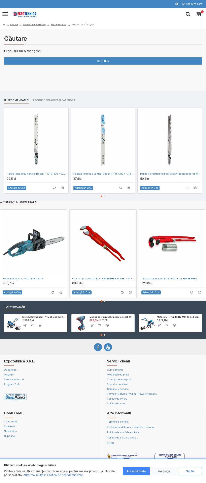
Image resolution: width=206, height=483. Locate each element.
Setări (190, 471)
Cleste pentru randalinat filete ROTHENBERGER (169, 278)
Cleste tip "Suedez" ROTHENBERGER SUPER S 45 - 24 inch (104, 278)
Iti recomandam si (16, 100)
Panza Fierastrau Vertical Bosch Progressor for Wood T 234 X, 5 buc (170, 173)
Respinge (164, 471)
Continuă (103, 61)
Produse (14, 24)
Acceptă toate (136, 471)
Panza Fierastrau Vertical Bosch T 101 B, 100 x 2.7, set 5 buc (37, 173)
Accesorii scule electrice (34, 24)
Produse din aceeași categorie (54, 100)
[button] (101, 196)
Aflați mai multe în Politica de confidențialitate (53, 475)
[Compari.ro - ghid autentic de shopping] (75, 397)
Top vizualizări (14, 306)
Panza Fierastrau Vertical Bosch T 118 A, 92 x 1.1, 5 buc (103, 173)
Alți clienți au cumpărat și (18, 202)
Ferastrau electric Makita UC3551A (23, 278)
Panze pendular (58, 24)
